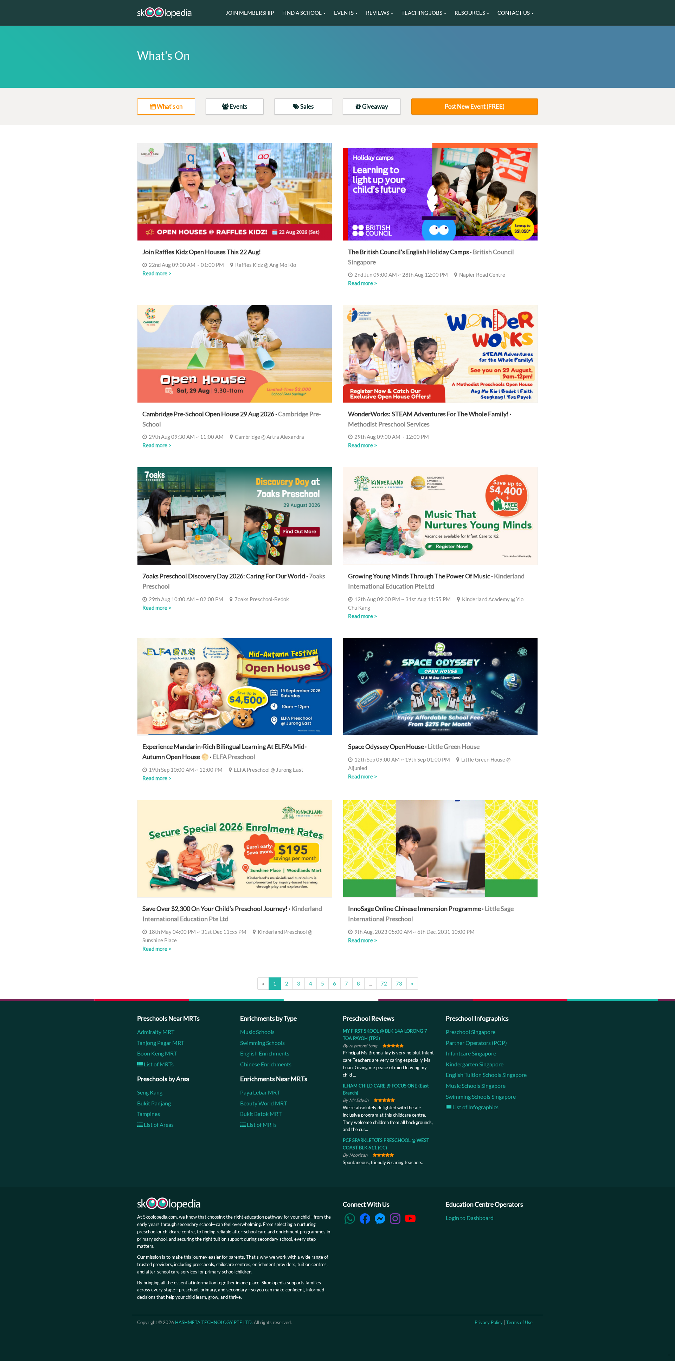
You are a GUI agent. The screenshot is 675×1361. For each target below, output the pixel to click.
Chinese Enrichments (265, 1064)
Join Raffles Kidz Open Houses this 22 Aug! (201, 252)
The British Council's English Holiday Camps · (431, 257)
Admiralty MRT (155, 1031)
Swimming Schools (262, 1042)
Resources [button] (470, 12)
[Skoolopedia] (164, 12)
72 (384, 983)
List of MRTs (158, 1064)
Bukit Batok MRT (261, 1113)
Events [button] (344, 12)
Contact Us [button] (514, 12)
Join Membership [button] (250, 12)
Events (238, 106)
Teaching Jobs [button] (422, 12)
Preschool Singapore (470, 1031)
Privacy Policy (489, 1322)
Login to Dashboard (470, 1217)
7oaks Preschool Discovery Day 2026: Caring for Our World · (233, 581)
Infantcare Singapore (471, 1053)
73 (399, 983)
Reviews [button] (378, 12)
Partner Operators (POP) (476, 1042)
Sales (306, 106)
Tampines (148, 1113)
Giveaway (374, 106)
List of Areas (158, 1124)
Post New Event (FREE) (474, 106)
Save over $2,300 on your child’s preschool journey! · (232, 914)
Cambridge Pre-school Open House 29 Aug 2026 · (231, 419)
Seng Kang (149, 1092)
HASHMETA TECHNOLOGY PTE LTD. (214, 1322)
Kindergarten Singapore (474, 1064)
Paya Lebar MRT (260, 1092)
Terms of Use (519, 1322)
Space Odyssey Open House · (414, 746)
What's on (169, 106)
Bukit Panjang (154, 1103)
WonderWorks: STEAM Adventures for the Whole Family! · (430, 419)
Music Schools (257, 1031)
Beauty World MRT (263, 1103)
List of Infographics (475, 1107)
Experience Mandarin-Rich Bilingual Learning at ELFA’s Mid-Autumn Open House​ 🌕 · (224, 751)
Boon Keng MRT (157, 1053)
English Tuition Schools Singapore (486, 1074)
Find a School (302, 12)
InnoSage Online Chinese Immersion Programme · (431, 914)
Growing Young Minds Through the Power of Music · (436, 581)
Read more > (157, 273)
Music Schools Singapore (476, 1085)
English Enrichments (264, 1053)
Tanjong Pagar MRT (160, 1042)
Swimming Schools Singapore (481, 1096)
